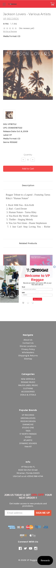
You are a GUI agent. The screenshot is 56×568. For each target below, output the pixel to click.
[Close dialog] (54, 267)
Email (23, 287)
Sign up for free (37, 299)
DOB (23, 292)
